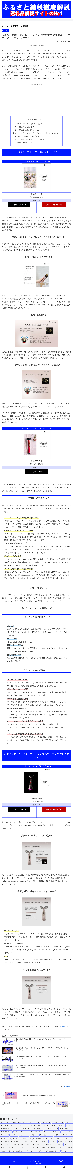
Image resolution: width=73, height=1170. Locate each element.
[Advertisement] (36, 99)
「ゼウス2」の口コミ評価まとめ (28, 130)
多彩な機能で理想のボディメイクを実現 (30, 139)
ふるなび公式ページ (19, 205)
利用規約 (60, 1161)
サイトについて (36, 1164)
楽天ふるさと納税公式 (54, 205)
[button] (53, 600)
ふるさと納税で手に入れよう (26, 142)
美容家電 (6, 30)
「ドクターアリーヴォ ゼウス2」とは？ (28, 124)
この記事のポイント (33, 119)
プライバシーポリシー (36, 1161)
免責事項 (63, 1027)
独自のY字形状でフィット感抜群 (28, 136)
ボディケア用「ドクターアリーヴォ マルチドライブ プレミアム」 (37, 133)
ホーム (13, 1161)
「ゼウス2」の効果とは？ (25, 127)
